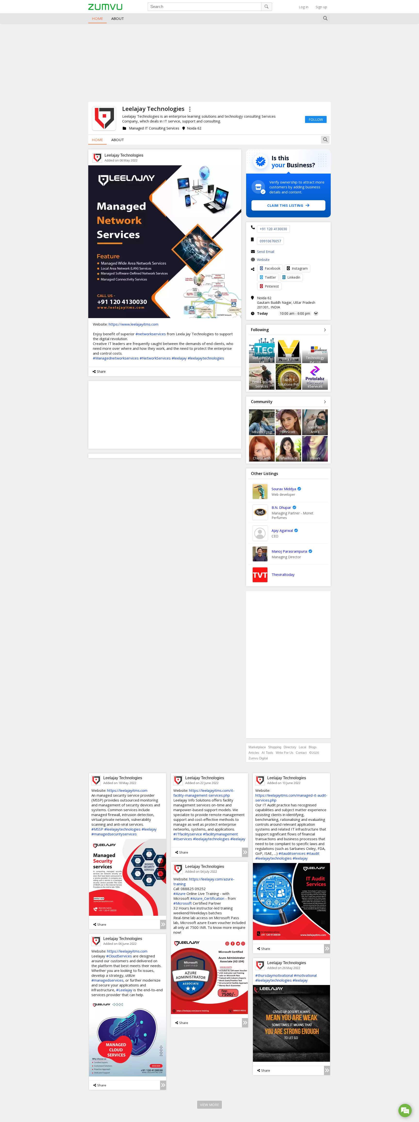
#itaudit (312, 853)
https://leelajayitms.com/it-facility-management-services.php (203, 793)
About (117, 18)
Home (97, 18)
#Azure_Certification (207, 898)
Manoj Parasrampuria (289, 551)
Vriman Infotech (288, 357)
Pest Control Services (262, 384)
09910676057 (270, 241)
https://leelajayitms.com (127, 790)
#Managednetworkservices (116, 358)
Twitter (270, 277)
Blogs (313, 747)
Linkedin (293, 277)
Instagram (300, 268)
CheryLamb (262, 458)
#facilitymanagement (220, 834)
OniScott (288, 431)
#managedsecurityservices (114, 834)
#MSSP (97, 829)
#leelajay (179, 358)
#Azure (179, 893)
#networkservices (151, 333)
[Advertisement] (209, 62)
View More (209, 1104)
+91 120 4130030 (273, 229)
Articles (254, 752)
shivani (315, 458)
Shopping (274, 747)
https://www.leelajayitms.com (133, 324)
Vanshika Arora (315, 429)
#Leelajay (124, 989)
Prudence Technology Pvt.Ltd (315, 358)
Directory (290, 747)
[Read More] (163, 924)
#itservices (182, 838)
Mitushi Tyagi (261, 431)
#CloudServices (119, 956)
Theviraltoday (283, 574)
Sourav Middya (284, 488)
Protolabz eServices (315, 384)
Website (263, 259)
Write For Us (284, 752)
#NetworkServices (155, 358)
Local (302, 747)
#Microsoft (182, 903)
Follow (316, 119)
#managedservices (107, 980)
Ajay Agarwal (282, 530)
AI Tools (267, 752)
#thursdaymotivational (274, 975)
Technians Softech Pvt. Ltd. (261, 358)
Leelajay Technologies (124, 155)
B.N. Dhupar (281, 507)
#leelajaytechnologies (206, 358)
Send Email (265, 251)
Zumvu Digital (258, 758)
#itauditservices (292, 853)
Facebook (272, 268)
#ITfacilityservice (187, 834)
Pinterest (272, 286)
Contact (301, 752)
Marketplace (257, 747)
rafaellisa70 (289, 458)
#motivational (305, 975)
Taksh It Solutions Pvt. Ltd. (288, 384)
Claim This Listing (285, 205)
